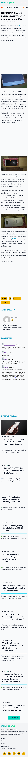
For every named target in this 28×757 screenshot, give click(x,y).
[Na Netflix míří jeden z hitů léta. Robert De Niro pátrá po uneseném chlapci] (14, 574)
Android (4, 298)
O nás (3, 738)
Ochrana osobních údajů (8, 749)
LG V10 (14, 239)
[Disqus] (14, 361)
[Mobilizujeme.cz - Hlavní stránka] (7, 3)
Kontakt (3, 743)
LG (10, 298)
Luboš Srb (4, 465)
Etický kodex (5, 746)
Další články (14, 718)
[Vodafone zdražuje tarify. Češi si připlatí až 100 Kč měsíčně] (14, 514)
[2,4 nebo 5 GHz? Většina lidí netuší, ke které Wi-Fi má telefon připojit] (14, 456)
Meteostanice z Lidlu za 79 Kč (13, 7)
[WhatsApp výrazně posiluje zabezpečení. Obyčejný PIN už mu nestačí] (14, 542)
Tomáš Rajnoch (6, 494)
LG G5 (20, 26)
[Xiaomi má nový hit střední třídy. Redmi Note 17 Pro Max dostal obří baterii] (14, 427)
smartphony (5, 302)
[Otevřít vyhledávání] (22, 3)
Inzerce (3, 741)
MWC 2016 (16, 298)
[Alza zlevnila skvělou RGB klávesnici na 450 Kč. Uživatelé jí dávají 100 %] (14, 693)
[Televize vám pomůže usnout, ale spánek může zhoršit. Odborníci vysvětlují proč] (14, 631)
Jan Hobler (3, 22)
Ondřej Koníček (5, 436)
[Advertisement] (14, 57)
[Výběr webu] (15, 3)
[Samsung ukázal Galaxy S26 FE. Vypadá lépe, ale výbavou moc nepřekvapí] (14, 602)
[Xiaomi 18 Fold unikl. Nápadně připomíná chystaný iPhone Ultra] (14, 485)
